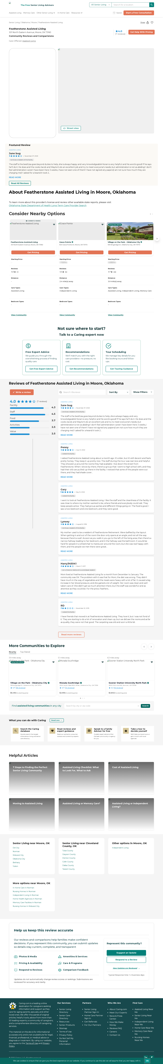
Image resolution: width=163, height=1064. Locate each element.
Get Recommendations (81, 369)
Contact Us (115, 1035)
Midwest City (18, 855)
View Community (18, 315)
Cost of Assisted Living (125, 767)
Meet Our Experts (118, 1013)
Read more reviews (71, 634)
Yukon (15, 866)
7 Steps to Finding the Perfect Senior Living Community (30, 769)
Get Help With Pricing (141, 32)
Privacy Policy (65, 1035)
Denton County (68, 858)
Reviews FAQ (116, 1028)
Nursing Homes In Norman (24, 891)
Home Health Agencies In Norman (27, 899)
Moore (34, 22)
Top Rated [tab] (25, 652)
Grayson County (69, 854)
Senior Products (67, 1025)
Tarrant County (68, 869)
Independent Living (120, 848)
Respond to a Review (126, 960)
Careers (113, 1032)
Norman (16, 851)
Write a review (23, 392)
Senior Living (14, 22)
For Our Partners (92, 1025)
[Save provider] (152, 22)
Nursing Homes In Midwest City (26, 906)
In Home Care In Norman (23, 888)
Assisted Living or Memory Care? (81, 803)
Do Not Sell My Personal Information (66, 1041)
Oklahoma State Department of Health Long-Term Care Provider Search (48, 205)
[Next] (151, 646)
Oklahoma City (19, 859)
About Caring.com (118, 1009)
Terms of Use (32, 1043)
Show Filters (140, 392)
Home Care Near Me (144, 1028)
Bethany (16, 862)
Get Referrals (90, 1022)
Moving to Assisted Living (27, 803)
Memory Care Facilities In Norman (27, 902)
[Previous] (144, 646)
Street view (73, 128)
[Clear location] (138, 706)
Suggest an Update (126, 953)
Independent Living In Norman (26, 895)
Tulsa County (67, 851)
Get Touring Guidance (121, 369)
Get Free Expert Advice (41, 369)
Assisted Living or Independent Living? (130, 805)
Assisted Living (29, 41)
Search (145, 706)
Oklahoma (25, 22)
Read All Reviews (20, 183)
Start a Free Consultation (139, 13)
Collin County (67, 862)
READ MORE (15, 177)
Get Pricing (33, 252)
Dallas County (68, 865)
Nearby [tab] (12, 652)
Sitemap (63, 1028)
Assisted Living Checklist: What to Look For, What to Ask (81, 769)
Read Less (55, 720)
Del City (16, 848)
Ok (147, 1061)
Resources (64, 1022)
